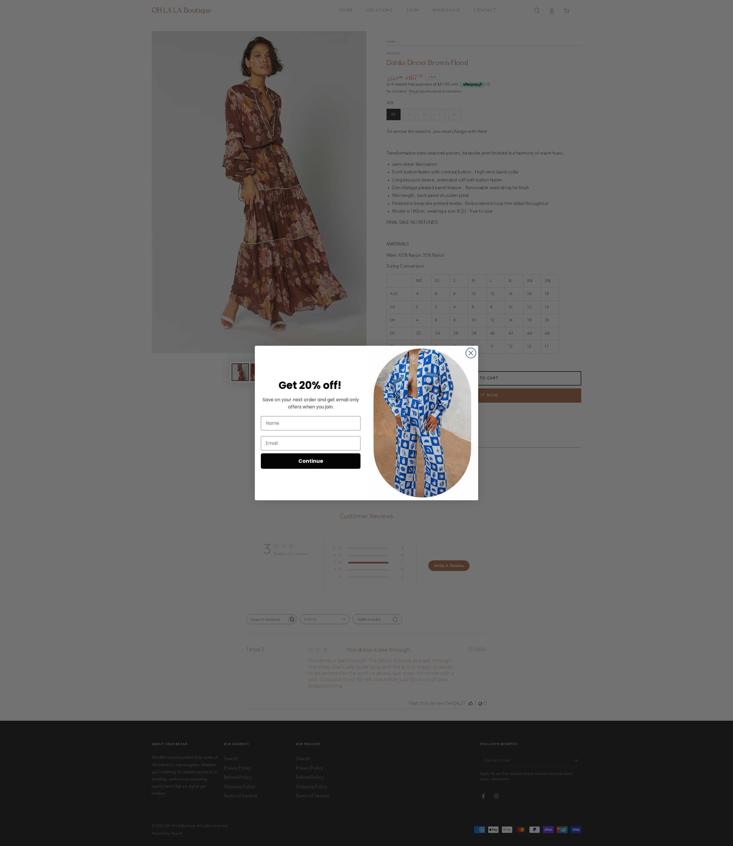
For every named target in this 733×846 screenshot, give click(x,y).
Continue (310, 460)
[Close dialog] (471, 353)
